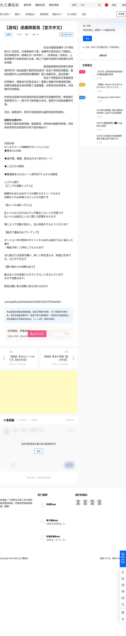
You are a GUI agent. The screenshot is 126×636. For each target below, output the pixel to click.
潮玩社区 (40, 4)
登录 (114, 5)
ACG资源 (71, 14)
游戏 (8, 34)
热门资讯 (4, 14)
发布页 (27, 4)
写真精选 (29, 14)
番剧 (17, 14)
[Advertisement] (38, 392)
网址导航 (54, 4)
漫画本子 (56, 14)
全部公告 (103, 55)
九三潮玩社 (22, 558)
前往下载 (67, 35)
